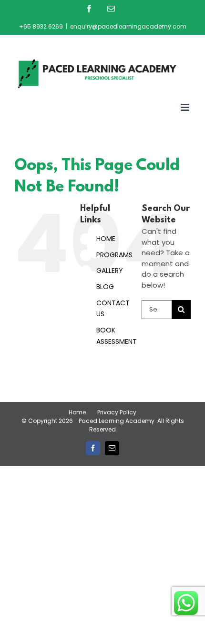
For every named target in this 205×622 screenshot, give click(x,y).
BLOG (105, 286)
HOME (105, 238)
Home (77, 412)
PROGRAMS (114, 255)
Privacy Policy (116, 412)
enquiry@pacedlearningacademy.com (128, 26)
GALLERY (109, 270)
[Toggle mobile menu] (186, 107)
